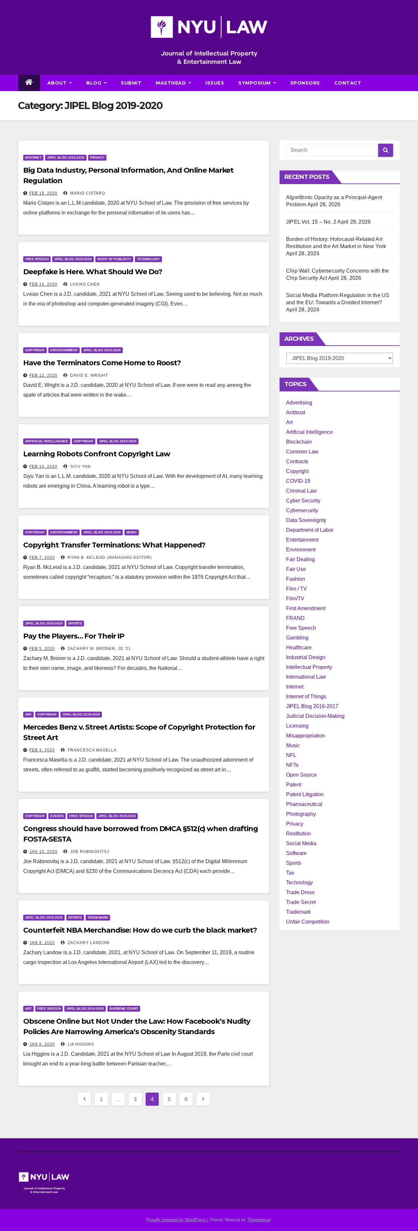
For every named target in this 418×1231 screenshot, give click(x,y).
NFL (291, 755)
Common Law (302, 451)
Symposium (255, 83)
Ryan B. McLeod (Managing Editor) (109, 557)
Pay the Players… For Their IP (73, 636)
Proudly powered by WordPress (176, 1219)
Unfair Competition (308, 921)
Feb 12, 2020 (43, 375)
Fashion (295, 579)
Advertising (299, 402)
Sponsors (305, 83)
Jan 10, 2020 (43, 851)
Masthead (171, 83)
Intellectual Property (309, 667)
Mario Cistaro (87, 193)
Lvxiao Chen (84, 284)
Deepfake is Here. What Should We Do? (92, 271)
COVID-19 (298, 481)
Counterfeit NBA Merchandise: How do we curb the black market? (140, 930)
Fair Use (296, 569)
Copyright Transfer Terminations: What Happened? (114, 545)
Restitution (298, 833)
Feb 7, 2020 (42, 557)
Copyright (35, 350)
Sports (75, 623)
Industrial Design (305, 657)
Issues (214, 83)
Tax (290, 873)
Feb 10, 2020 (43, 466)
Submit (131, 83)
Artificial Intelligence (46, 441)
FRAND (295, 618)
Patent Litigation (305, 794)
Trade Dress (300, 892)
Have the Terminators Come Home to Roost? (102, 362)
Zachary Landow (87, 942)
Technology (148, 259)
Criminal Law (301, 491)
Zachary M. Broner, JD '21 (98, 648)
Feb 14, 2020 (43, 284)
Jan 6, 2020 (42, 1044)
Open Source (301, 775)
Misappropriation (305, 735)
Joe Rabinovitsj (89, 851)
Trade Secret (301, 902)
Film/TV (295, 598)
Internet (33, 157)
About (57, 83)
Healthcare (299, 647)
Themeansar (258, 1219)
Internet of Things (306, 696)
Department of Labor (309, 530)
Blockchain (299, 442)
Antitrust (295, 412)
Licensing (297, 726)
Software (296, 853)
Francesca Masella (91, 750)
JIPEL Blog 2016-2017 (312, 706)
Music (131, 532)
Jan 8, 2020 (42, 942)
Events (57, 816)
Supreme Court (123, 1008)
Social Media (301, 843)
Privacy (97, 157)
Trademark (98, 917)
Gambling (297, 637)
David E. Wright (88, 375)
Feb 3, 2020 (42, 750)
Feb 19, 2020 (43, 193)
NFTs (292, 765)
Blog (94, 83)
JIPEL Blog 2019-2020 (66, 157)
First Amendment (305, 608)
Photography (301, 814)
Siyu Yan (80, 466)
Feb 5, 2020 (42, 648)
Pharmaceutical (304, 804)
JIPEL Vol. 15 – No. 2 (311, 222)
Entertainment (64, 350)
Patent (293, 784)
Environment (300, 549)
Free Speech (37, 259)
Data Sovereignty (306, 520)
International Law (306, 677)
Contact (348, 83)
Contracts (297, 461)
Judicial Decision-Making (315, 716)
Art (28, 714)
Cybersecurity (302, 510)
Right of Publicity (114, 259)
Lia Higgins (80, 1044)
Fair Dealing (300, 559)
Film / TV (296, 589)
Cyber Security (303, 500)
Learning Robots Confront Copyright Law (96, 454)
